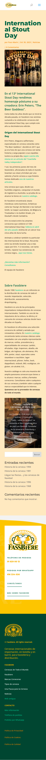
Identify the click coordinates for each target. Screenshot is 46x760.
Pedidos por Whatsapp (14, 720)
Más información (12, 710)
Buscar (37, 454)
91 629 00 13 (13, 561)
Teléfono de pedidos (13, 715)
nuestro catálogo (29, 196)
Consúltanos (14, 583)
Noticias (36, 42)
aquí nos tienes (25, 253)
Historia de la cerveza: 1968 (18, 486)
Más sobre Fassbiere (18, 593)
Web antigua (10, 698)
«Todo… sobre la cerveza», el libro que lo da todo (23, 407)
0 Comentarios (12, 47)
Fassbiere (19, 290)
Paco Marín (13, 42)
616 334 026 (13, 574)
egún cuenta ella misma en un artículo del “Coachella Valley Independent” (22, 159)
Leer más (23, 439)
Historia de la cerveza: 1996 (18, 482)
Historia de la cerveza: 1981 (18, 471)
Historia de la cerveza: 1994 (18, 466)
